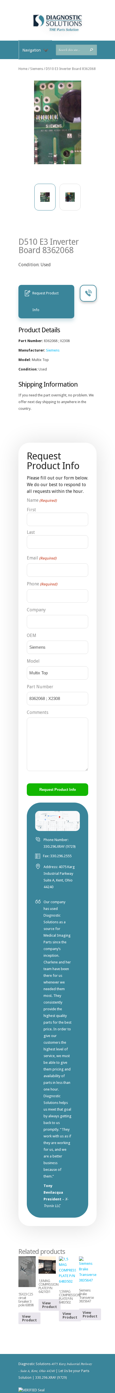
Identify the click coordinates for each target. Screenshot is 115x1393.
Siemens (36, 69)
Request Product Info (45, 301)
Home (22, 69)
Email (41, 558)
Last (31, 532)
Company (36, 609)
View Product (29, 1318)
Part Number (40, 686)
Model (33, 661)
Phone (42, 584)
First (31, 509)
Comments (37, 712)
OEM (31, 635)
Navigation (31, 50)
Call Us (88, 293)
